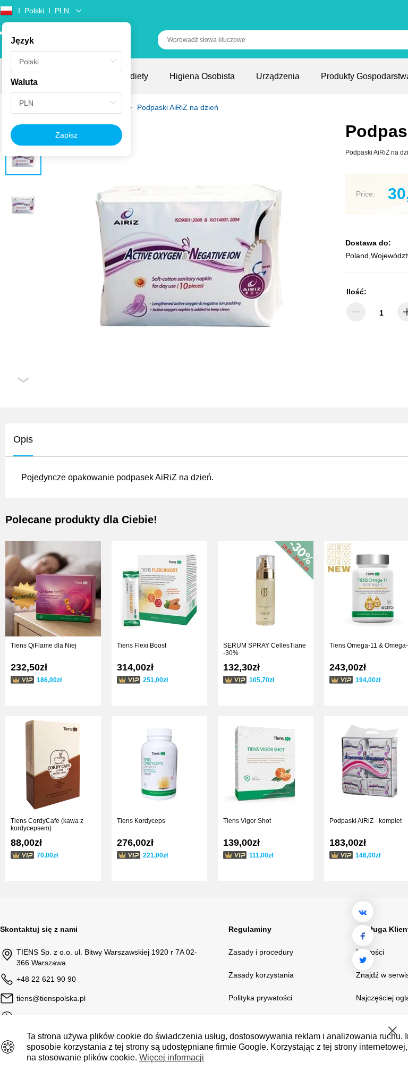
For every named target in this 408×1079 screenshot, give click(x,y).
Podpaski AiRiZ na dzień (177, 107)
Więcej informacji (171, 1057)
